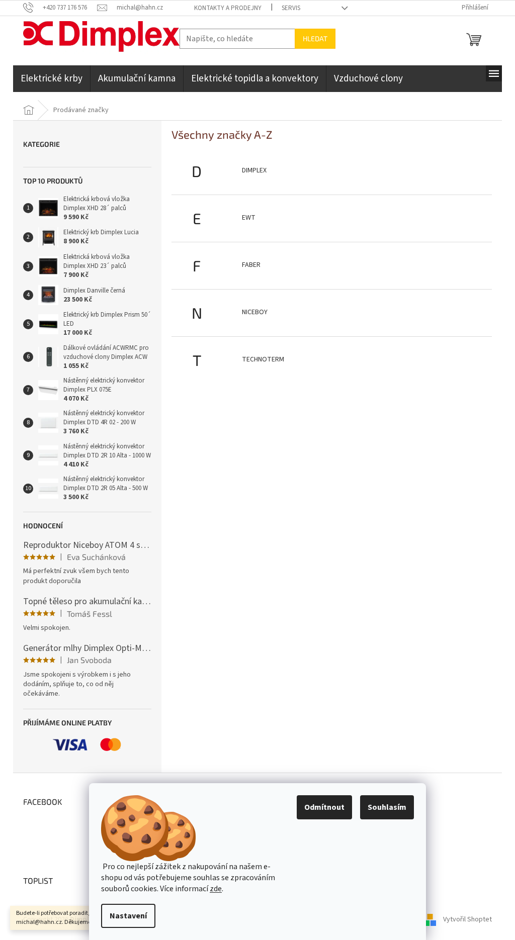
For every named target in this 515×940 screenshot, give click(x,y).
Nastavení (128, 915)
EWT (248, 218)
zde (216, 888)
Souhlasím (387, 807)
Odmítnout (324, 807)
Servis (291, 8)
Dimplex (254, 170)
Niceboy (255, 312)
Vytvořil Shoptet (467, 919)
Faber (251, 265)
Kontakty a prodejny (228, 8)
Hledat (315, 38)
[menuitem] (51, 78)
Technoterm (263, 359)
